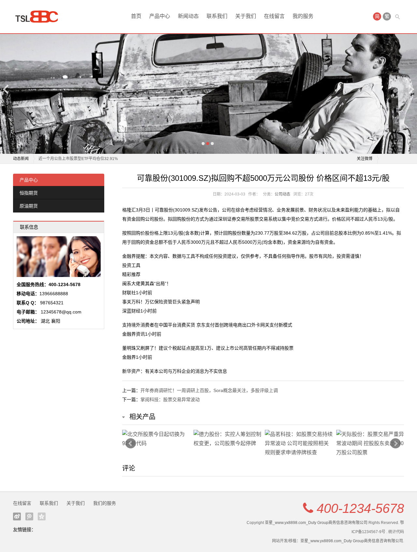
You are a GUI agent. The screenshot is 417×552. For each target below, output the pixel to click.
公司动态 (282, 194)
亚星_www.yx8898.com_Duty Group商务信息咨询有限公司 (316, 522)
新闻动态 (188, 16)
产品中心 (159, 16)
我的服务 (303, 16)
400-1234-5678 (360, 508)
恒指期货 (29, 193)
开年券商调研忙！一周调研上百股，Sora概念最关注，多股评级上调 (209, 390)
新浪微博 (17, 516)
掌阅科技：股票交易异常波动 (170, 399)
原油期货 (29, 206)
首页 (136, 16)
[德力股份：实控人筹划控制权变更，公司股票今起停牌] (228, 439)
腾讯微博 (29, 516)
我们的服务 (104, 503)
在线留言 (274, 16)
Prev (130, 443)
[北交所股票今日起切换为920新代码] (156, 439)
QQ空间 (42, 516)
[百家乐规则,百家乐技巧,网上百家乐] (39, 16)
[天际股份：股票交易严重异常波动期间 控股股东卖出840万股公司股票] (370, 443)
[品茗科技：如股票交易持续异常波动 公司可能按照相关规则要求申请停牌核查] (299, 443)
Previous (6, 89)
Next (411, 89)
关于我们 (245, 16)
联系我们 (217, 16)
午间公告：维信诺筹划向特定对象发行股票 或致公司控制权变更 (93, 160)
